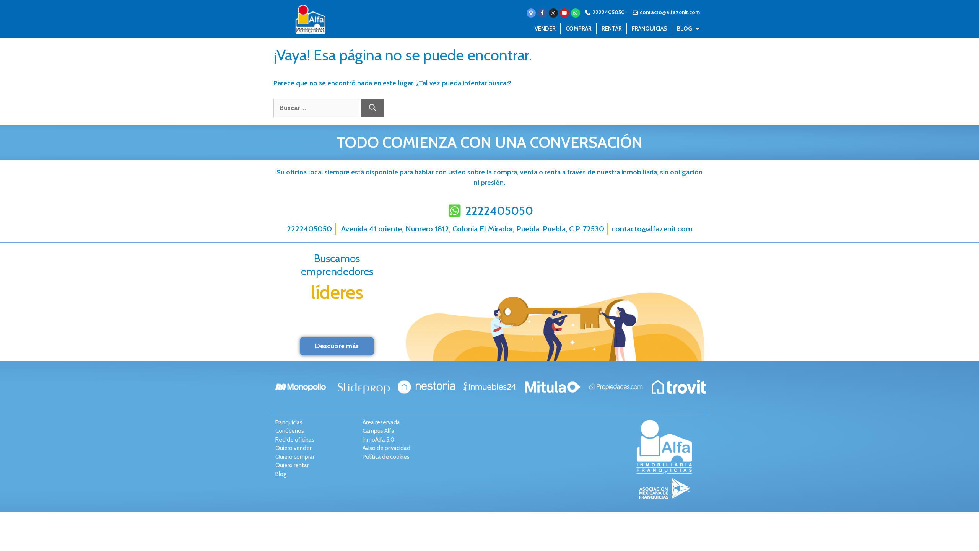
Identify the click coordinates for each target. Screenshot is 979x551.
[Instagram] (553, 13)
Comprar (579, 28)
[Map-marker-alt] (531, 13)
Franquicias (649, 28)
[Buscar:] (317, 108)
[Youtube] (564, 13)
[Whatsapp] (575, 13)
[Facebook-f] (542, 13)
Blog (684, 28)
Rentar (612, 28)
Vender (545, 28)
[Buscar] (372, 108)
